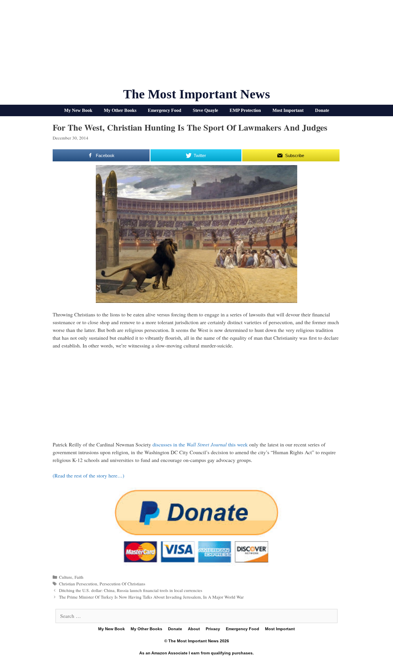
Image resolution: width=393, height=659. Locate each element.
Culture (65, 577)
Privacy (213, 628)
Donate (322, 110)
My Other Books (120, 110)
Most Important (288, 110)
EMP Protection (245, 110)
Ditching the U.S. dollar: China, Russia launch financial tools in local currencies (130, 590)
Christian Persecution (78, 584)
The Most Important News (196, 94)
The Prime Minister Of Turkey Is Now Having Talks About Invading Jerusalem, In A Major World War (151, 597)
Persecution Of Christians (122, 584)
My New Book (78, 110)
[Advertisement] (196, 46)
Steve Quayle (205, 110)
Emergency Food (164, 110)
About (194, 628)
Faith (79, 577)
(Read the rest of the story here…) (88, 475)
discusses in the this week (200, 444)
